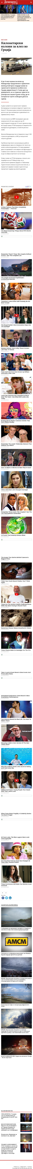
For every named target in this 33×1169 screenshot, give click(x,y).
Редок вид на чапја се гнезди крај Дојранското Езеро (15, 1005)
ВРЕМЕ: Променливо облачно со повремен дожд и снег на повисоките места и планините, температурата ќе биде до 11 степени (16, 980)
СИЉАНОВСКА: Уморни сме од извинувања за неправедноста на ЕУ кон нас (8, 17)
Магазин (4, 40)
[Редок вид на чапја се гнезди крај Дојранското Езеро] (16, 993)
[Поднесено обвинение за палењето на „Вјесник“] (26, 1138)
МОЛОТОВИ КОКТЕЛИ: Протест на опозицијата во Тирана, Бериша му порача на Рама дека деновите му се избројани (9, 1127)
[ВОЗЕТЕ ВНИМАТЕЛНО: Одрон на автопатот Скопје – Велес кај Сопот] (16, 1045)
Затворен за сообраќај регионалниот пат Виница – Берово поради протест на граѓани (16, 954)
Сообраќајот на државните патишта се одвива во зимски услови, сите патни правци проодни (16, 929)
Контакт (30, 1166)
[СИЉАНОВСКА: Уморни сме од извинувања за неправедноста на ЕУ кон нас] (26, 1117)
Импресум (16, 1166)
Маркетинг (23, 1166)
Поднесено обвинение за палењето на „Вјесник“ (9, 1135)
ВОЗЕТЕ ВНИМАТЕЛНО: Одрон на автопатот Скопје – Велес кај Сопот (16, 1056)
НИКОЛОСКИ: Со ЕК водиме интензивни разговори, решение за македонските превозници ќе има (24, 17)
